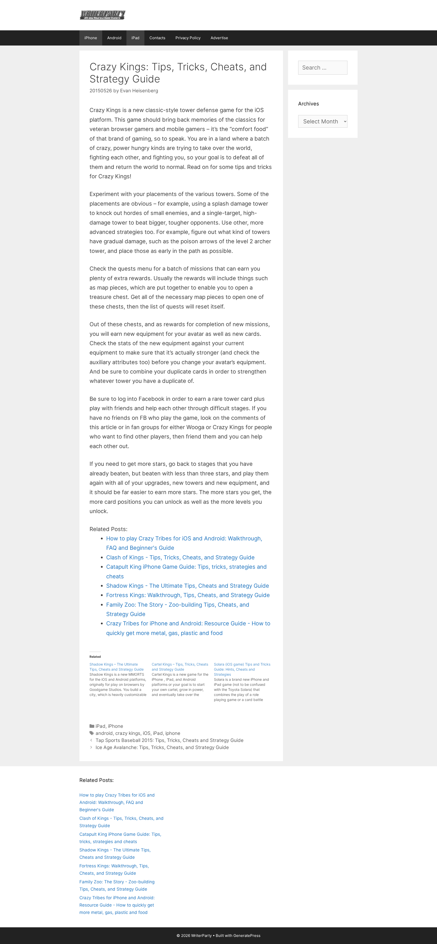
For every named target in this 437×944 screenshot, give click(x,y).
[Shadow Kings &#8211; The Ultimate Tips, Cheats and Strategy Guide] (121, 679)
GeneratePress (246, 935)
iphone (172, 733)
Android (114, 37)
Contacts (157, 37)
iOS (146, 733)
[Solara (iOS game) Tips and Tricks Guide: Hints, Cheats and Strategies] (245, 682)
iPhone (90, 37)
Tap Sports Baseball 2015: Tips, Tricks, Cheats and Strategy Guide (170, 740)
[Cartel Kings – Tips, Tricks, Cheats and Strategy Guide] (183, 679)
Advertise (219, 37)
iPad (135, 37)
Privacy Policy (188, 37)
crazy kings (127, 733)
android (104, 733)
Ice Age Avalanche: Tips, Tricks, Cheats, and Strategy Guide (162, 747)
